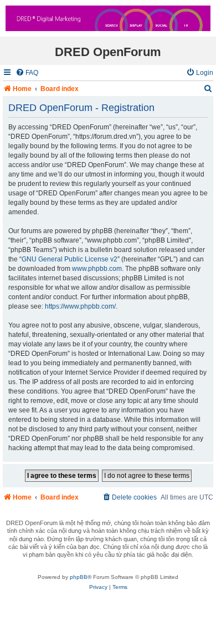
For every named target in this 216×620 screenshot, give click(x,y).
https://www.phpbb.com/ (80, 306)
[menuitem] (27, 72)
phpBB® (80, 577)
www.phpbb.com (97, 269)
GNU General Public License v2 (69, 259)
